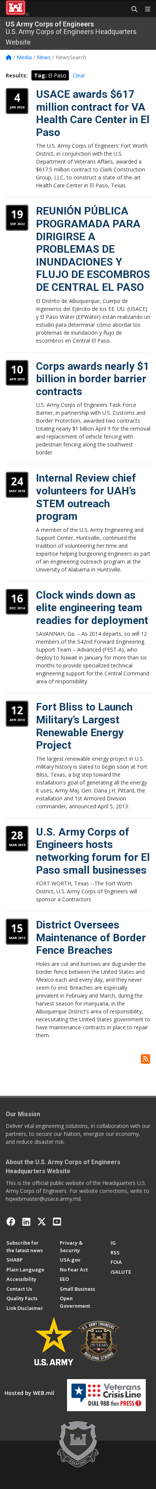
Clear (79, 75)
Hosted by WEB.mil (29, 1392)
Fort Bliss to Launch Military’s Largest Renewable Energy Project (84, 726)
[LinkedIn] (26, 1221)
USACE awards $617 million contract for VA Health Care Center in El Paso (93, 113)
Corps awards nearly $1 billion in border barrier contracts (92, 379)
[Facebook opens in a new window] (11, 1221)
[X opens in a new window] (41, 1221)
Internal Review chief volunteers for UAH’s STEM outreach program (86, 497)
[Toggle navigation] (144, 9)
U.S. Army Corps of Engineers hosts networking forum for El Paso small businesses (93, 851)
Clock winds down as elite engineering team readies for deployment (92, 608)
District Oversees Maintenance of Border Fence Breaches (91, 937)
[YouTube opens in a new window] (57, 1221)
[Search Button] (131, 9)
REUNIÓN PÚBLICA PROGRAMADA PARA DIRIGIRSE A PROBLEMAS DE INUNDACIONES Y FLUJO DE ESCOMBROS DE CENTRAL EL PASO (93, 249)
